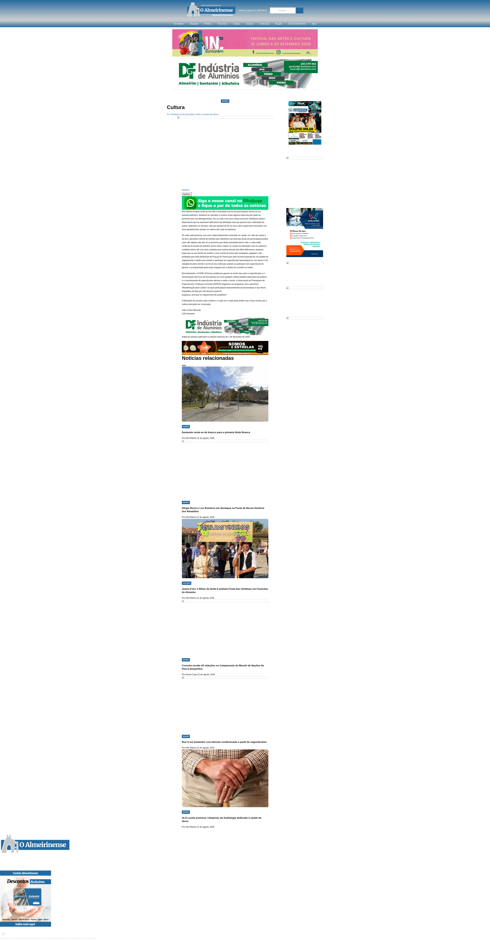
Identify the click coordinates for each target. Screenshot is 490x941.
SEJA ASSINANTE (297, 24)
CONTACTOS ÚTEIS (42, 939)
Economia (222, 24)
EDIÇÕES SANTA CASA (63, 939)
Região (278, 24)
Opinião (249, 24)
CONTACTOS (26, 939)
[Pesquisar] (299, 10)
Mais (314, 24)
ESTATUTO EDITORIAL (86, 939)
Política (208, 24)
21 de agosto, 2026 (205, 438)
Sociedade (178, 24)
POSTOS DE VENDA (10, 939)
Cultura (236, 24)
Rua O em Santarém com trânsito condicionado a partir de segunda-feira (224, 742)
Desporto (194, 24)
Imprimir (187, 194)
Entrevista (264, 24)
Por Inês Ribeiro (189, 438)
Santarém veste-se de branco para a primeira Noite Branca (216, 432)
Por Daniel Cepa (189, 674)
